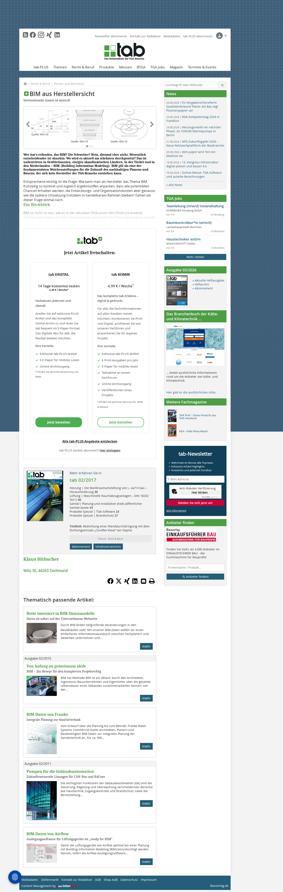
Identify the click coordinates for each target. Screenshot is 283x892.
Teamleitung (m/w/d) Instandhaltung (195, 206)
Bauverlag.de (219, 886)
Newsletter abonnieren (111, 36)
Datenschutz (129, 880)
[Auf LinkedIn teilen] (135, 583)
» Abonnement (202, 288)
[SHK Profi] (173, 417)
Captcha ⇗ (211, 497)
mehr (146, 646)
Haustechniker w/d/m (183, 239)
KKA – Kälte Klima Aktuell (193, 431)
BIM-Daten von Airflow (48, 833)
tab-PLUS (41, 67)
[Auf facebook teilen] (110, 583)
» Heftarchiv (200, 284)
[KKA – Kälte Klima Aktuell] (173, 431)
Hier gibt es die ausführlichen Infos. (191, 392)
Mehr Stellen (195, 257)
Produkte (106, 67)
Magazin (176, 67)
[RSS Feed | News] (25, 35)
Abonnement (81, 547)
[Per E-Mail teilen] (143, 581)
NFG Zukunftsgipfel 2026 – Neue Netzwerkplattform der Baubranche (195, 143)
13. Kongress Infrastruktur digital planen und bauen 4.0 (192, 164)
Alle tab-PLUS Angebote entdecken (89, 441)
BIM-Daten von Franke (47, 714)
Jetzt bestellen (58, 422)
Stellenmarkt (50, 880)
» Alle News (174, 185)
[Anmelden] (221, 36)
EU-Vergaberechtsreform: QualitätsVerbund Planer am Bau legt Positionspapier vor (192, 106)
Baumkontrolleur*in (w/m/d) (189, 222)
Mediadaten (171, 36)
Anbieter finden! (197, 577)
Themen (60, 67)
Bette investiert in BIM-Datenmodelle (61, 613)
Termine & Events (202, 67)
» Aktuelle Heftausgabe (208, 280)
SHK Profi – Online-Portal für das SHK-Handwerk (197, 417)
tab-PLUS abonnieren (198, 36)
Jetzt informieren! (176, 510)
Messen (125, 67)
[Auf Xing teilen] (127, 583)
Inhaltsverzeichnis (108, 547)
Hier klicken (200, 492)
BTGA (141, 67)
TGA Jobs (157, 67)
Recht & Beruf (83, 67)
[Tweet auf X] (119, 583)
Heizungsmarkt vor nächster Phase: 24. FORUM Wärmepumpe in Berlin (193, 131)
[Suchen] (222, 85)
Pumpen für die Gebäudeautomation (60, 771)
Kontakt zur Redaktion (145, 36)
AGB (98, 880)
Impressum (149, 880)
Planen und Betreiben (69, 84)
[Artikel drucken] (152, 581)
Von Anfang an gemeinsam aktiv (56, 666)
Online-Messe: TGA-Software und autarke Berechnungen (194, 174)
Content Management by (39, 886)
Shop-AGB (111, 880)
